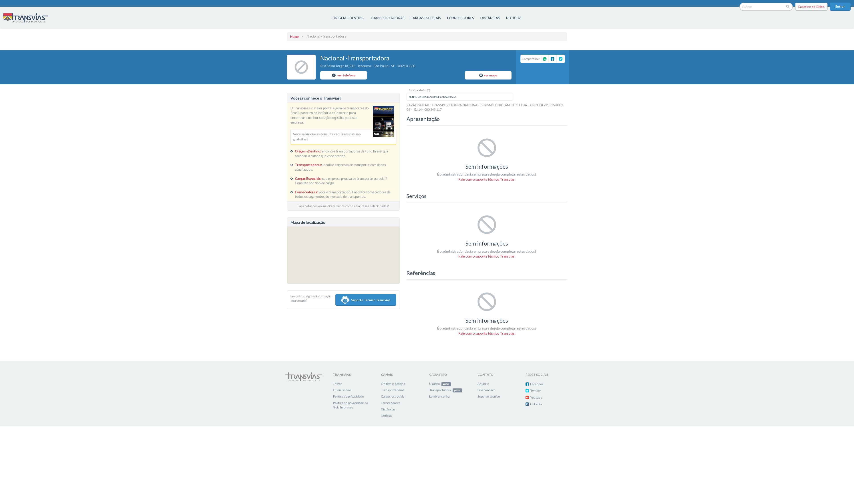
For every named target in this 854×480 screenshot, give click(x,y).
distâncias (490, 18)
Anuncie (483, 384)
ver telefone (346, 75)
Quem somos (342, 390)
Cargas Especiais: (308, 178)
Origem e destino (393, 384)
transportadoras (387, 18)
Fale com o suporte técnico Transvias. (486, 179)
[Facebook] (552, 59)
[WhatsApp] (544, 59)
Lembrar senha (439, 396)
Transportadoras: (308, 165)
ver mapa (490, 75)
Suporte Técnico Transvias (370, 300)
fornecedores (460, 18)
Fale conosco (486, 390)
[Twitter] (561, 59)
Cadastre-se (811, 6)
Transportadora (444, 390)
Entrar (840, 6)
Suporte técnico (488, 396)
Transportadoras (392, 390)
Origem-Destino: (308, 151)
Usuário (439, 384)
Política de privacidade (348, 396)
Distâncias (388, 409)
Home (294, 36)
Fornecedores (390, 403)
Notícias (514, 18)
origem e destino (348, 18)
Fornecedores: (306, 192)
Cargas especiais (426, 18)
